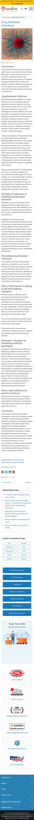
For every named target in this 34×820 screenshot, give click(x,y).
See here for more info (8, 467)
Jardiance (9, 559)
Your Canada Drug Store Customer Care (16, 813)
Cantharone (9, 547)
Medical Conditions (17, 592)
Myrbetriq (24, 559)
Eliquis (24, 555)
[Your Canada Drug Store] (10, 9)
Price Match (17, 606)
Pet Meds (17, 584)
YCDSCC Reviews (17, 599)
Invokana (24, 543)
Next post (28, 482)
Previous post (7, 482)
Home (4, 17)
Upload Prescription (17, 613)
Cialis (24, 551)
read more (19, 4)
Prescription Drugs (17, 570)
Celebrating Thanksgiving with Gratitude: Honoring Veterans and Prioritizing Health (16, 513)
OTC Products (17, 577)
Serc (9, 543)
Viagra (9, 555)
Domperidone (9, 551)
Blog (8, 17)
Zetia (24, 547)
